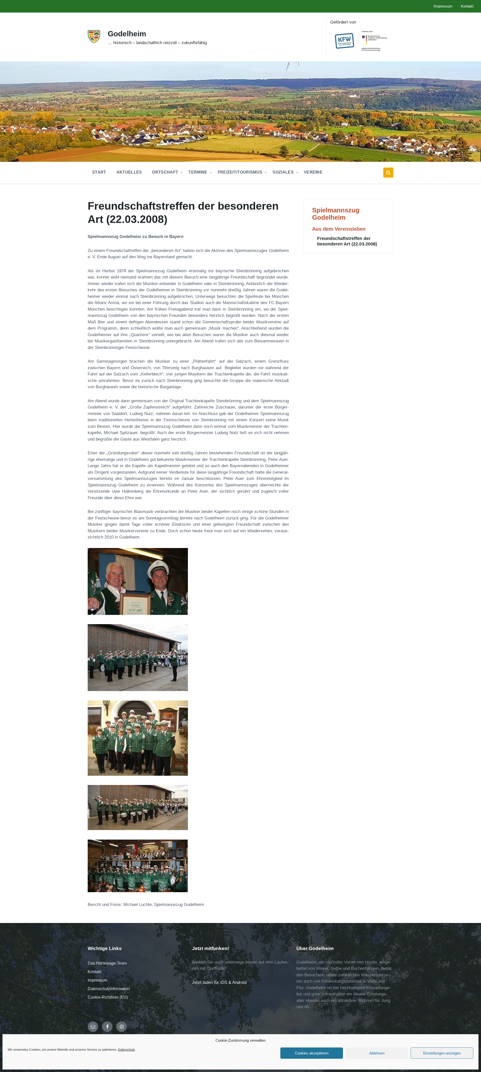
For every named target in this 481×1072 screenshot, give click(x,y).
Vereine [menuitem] (313, 172)
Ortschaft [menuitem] (165, 172)
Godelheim (127, 34)
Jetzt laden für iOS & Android (219, 982)
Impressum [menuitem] (443, 6)
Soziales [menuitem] (283, 172)
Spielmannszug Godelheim (335, 214)
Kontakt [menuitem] (467, 6)
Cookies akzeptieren (311, 1053)
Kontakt (94, 972)
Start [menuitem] (99, 172)
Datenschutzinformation (109, 989)
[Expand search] (388, 173)
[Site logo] (94, 41)
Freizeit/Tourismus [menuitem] (240, 172)
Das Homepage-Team (107, 963)
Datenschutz (126, 1049)
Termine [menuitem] (197, 172)
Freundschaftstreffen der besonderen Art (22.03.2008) (347, 241)
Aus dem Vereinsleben (339, 229)
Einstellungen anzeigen (442, 1053)
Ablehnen (377, 1053)
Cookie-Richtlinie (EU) (108, 997)
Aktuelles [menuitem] (129, 172)
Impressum (97, 980)
